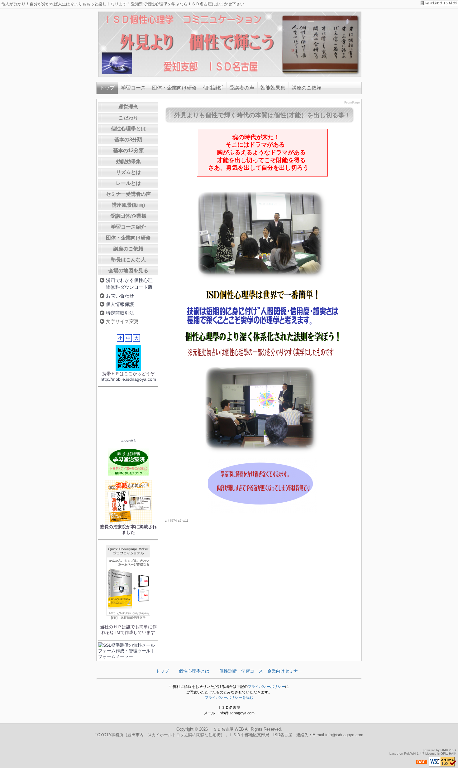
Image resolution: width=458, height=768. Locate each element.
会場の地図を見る (128, 270)
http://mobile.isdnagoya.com (128, 379)
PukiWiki (410, 753)
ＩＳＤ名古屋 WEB (226, 729)
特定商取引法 (120, 313)
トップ (107, 87)
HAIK (444, 750)
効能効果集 (272, 87)
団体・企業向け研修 (174, 87)
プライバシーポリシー (266, 686)
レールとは (128, 183)
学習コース (133, 87)
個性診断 (213, 87)
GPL (444, 753)
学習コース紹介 (128, 226)
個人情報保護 (120, 304)
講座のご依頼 (307, 87)
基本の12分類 (128, 150)
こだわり (128, 117)
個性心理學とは (128, 128)
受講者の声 (241, 87)
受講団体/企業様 (128, 216)
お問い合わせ (120, 295)
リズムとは (128, 172)
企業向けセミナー (284, 671)
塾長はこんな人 (128, 259)
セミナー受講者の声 (128, 194)
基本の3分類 (128, 139)
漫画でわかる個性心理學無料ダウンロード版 (129, 284)
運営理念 (128, 106)
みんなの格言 (128, 440)
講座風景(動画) (128, 205)
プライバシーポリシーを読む (229, 697)
